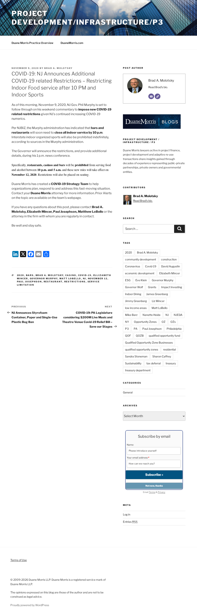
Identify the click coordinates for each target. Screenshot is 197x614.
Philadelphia (174, 328)
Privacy (161, 492)
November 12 (98, 278)
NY (127, 321)
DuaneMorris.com (72, 42)
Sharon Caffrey (161, 356)
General (128, 392)
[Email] (151, 96)
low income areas (136, 308)
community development (140, 259)
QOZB (140, 335)
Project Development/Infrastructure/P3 (87, 17)
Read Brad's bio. (158, 87)
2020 (20, 275)
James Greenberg (157, 294)
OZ (163, 321)
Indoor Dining (133, 294)
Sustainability (133, 363)
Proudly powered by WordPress (29, 605)
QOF (128, 335)
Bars (30, 275)
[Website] (157, 96)
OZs (173, 321)
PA (135, 328)
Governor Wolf (134, 287)
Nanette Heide (151, 314)
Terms (152, 492)
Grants (152, 287)
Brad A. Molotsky (58, 68)
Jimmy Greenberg (136, 301)
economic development (139, 273)
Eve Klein (141, 280)
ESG (127, 280)
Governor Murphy (44, 278)
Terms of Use (18, 560)
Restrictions (75, 281)
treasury (171, 363)
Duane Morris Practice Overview (32, 42)
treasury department (137, 370)
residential (169, 349)
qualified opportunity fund (164, 335)
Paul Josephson (29, 281)
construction (169, 259)
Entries (130, 521)
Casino (70, 275)
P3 (127, 328)
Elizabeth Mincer (169, 273)
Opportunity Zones (145, 321)
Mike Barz (131, 314)
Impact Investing (171, 287)
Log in (126, 514)
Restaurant (53, 281)
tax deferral (153, 363)
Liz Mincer (158, 301)
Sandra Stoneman (136, 356)
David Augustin (170, 266)
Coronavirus (132, 266)
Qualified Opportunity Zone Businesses (149, 342)
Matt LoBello (70, 278)
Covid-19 (85, 275)
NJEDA (178, 314)
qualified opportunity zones (141, 349)
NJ (84, 278)
